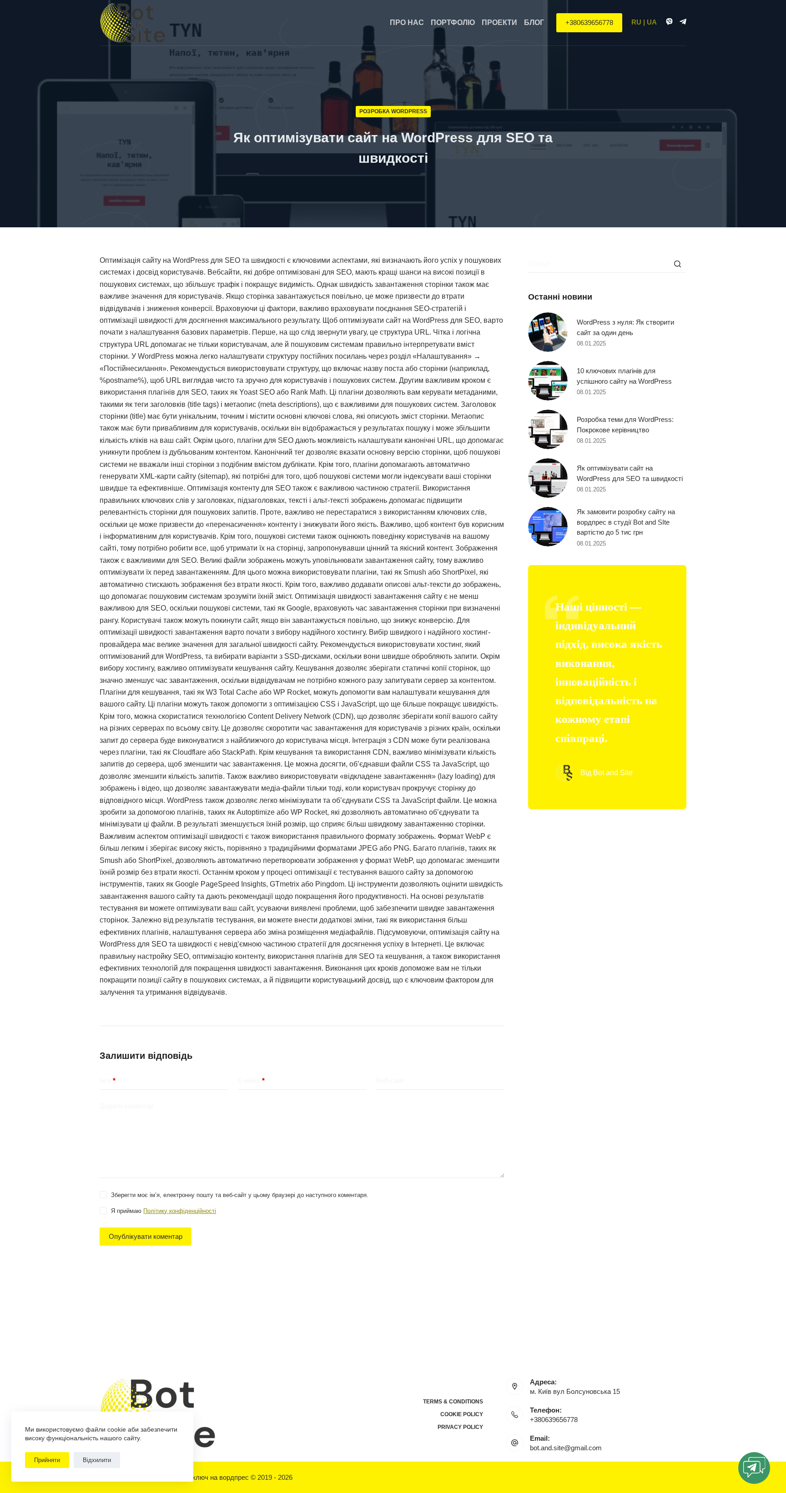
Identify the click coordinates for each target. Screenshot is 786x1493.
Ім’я (108, 1080)
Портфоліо (453, 22)
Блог (534, 22)
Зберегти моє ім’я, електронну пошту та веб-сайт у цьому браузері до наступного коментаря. (239, 1195)
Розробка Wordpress (393, 111)
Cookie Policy (461, 1414)
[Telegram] (683, 21)
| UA (650, 22)
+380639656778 (589, 22)
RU (636, 22)
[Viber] (669, 21)
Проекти (499, 22)
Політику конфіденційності (179, 1210)
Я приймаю (163, 1210)
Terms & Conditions (453, 1401)
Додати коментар (126, 1106)
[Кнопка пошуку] (677, 264)
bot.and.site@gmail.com (566, 1448)
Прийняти (47, 1460)
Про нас (407, 22)
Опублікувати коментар (145, 1236)
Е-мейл (251, 1080)
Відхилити (97, 1460)
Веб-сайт (390, 1080)
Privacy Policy (460, 1427)
